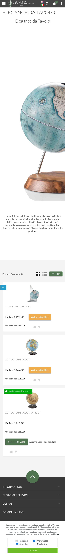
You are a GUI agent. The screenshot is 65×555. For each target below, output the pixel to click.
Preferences (42, 540)
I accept (32, 550)
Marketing (42, 544)
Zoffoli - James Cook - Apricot (22, 412)
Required (23, 540)
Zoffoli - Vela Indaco (17, 306)
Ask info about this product (42, 442)
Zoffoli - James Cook (17, 359)
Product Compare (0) (12, 274)
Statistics (24, 544)
